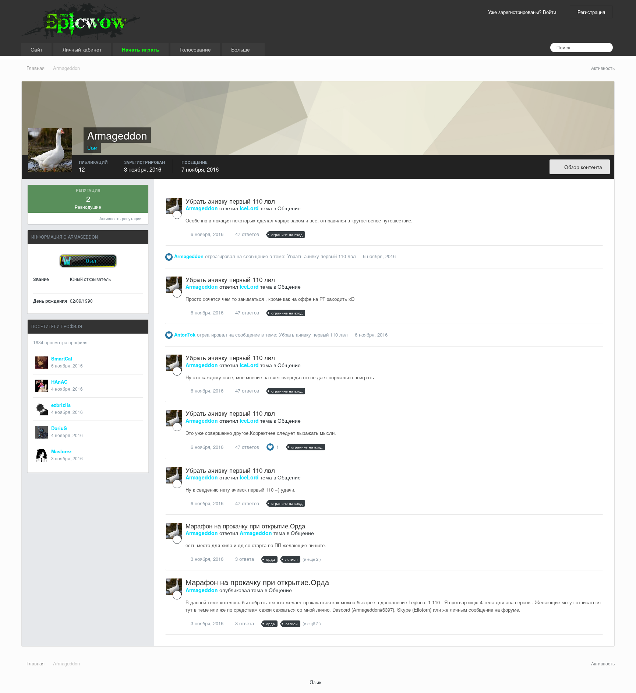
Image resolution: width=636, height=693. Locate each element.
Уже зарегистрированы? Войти (523, 11)
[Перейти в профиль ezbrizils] (41, 409)
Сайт (36, 49)
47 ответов (246, 234)
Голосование (195, 49)
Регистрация (591, 11)
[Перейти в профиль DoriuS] (41, 432)
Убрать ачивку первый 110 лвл (230, 200)
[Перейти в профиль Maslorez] (41, 455)
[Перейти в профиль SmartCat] (41, 362)
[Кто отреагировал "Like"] (270, 446)
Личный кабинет (82, 49)
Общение (289, 208)
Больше (241, 49)
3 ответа (244, 558)
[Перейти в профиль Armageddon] (174, 206)
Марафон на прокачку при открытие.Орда (245, 525)
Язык (316, 682)
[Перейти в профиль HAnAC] (41, 386)
